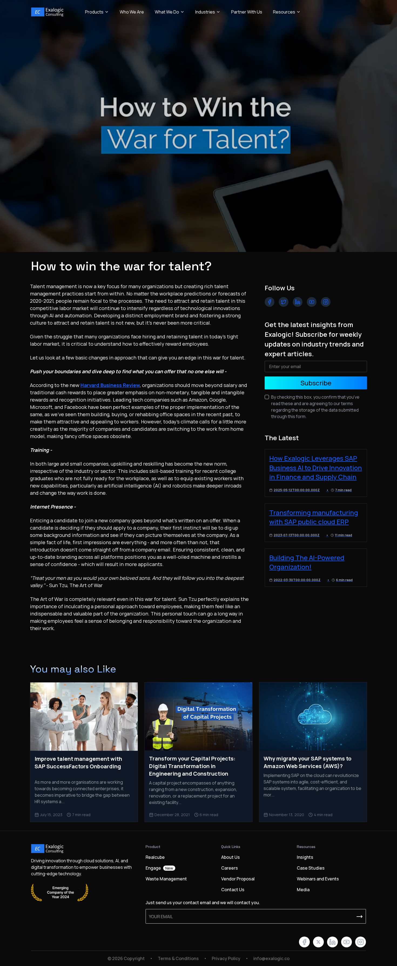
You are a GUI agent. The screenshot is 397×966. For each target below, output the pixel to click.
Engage (159, 868)
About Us (230, 857)
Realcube (155, 857)
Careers (229, 868)
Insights (305, 857)
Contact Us (232, 890)
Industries (205, 12)
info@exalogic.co (271, 958)
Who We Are (132, 12)
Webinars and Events (318, 879)
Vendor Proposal (238, 879)
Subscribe (315, 382)
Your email (161, 917)
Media (303, 890)
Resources (284, 12)
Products (94, 12)
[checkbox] (267, 397)
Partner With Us (246, 12)
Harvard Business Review (110, 385)
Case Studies (311, 868)
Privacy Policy (226, 958)
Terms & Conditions (178, 958)
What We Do (167, 12)
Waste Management (166, 879)
